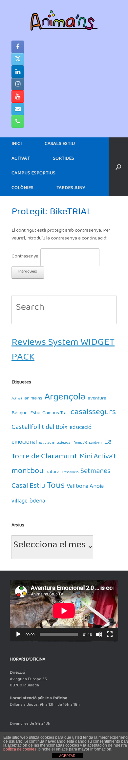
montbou (27, 473)
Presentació (69, 473)
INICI (16, 144)
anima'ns (33, 399)
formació (80, 443)
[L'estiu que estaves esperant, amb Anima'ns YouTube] (17, 96)
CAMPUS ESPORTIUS (33, 174)
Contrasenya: (25, 257)
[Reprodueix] (18, 634)
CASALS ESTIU (60, 144)
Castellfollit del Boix (39, 428)
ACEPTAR (67, 756)
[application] (64, 610)
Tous (56, 487)
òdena (37, 502)
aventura (97, 399)
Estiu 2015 (47, 443)
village (19, 502)
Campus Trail (55, 414)
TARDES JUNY (70, 189)
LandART (95, 443)
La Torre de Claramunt (61, 450)
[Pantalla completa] (109, 634)
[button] (118, 166)
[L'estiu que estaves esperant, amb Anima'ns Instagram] (17, 84)
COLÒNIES (22, 189)
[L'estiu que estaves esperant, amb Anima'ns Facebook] (17, 47)
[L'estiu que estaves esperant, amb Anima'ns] (64, 20)
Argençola (65, 399)
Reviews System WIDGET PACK (63, 352)
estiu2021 (64, 443)
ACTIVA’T (20, 159)
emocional (24, 443)
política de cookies (19, 749)
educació (81, 428)
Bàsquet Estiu (25, 414)
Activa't (16, 399)
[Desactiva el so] (99, 634)
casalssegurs (93, 414)
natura (52, 473)
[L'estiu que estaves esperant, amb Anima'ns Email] (17, 109)
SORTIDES (63, 159)
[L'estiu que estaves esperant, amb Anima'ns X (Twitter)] (17, 59)
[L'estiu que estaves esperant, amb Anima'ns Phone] (17, 121)
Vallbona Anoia (85, 487)
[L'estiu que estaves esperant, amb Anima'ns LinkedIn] (17, 71)
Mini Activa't (97, 458)
